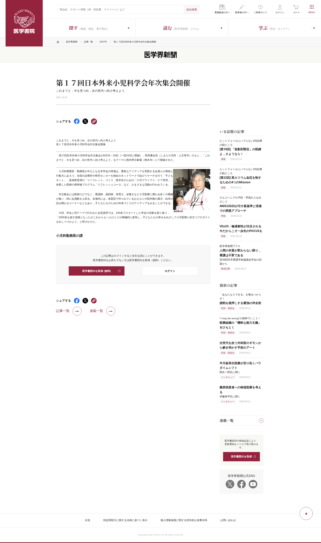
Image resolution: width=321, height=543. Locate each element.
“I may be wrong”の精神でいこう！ (240, 323)
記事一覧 (88, 41)
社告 (87, 520)
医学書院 (24, 23)
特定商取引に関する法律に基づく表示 (125, 520)
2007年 (103, 41)
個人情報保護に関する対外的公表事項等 (183, 520)
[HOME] (57, 41)
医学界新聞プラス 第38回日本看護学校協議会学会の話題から (241, 255)
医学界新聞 (71, 41)
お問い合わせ (228, 520)
